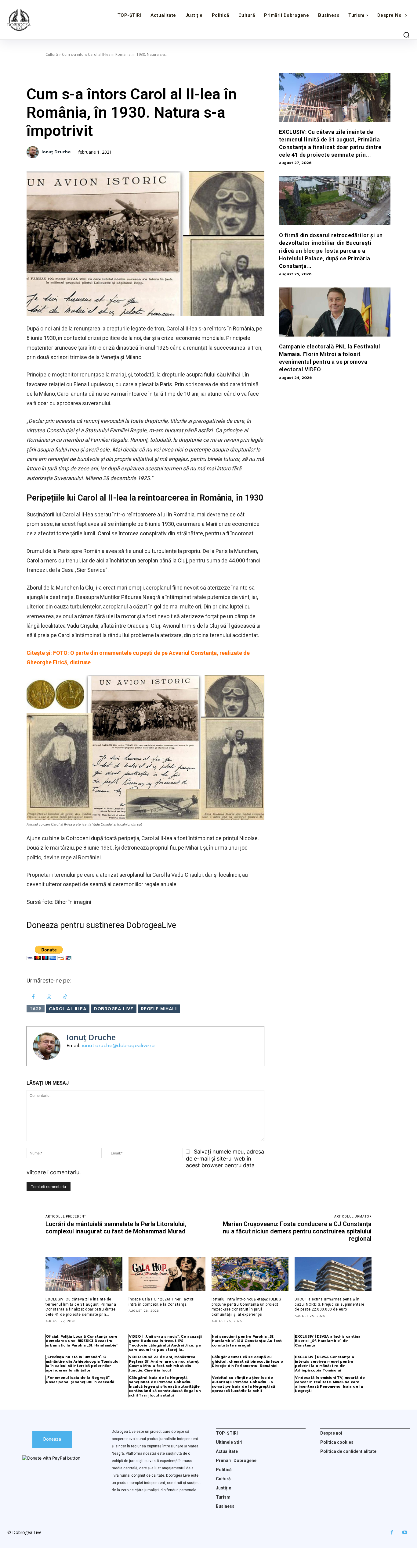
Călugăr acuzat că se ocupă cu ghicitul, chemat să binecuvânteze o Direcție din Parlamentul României (247, 1361)
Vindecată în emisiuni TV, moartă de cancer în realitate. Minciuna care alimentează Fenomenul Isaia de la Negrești (330, 1384)
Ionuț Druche (56, 152)
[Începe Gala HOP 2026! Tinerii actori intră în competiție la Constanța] (167, 1274)
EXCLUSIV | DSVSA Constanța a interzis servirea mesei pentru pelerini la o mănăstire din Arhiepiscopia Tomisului (324, 1363)
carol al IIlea (67, 1009)
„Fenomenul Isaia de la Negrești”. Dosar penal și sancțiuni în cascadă (80, 1380)
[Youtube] (405, 1532)
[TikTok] (65, 997)
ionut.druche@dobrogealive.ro (118, 1045)
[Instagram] (49, 997)
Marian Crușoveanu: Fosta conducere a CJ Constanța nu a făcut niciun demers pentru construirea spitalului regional (297, 1231)
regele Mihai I (159, 1009)
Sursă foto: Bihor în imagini (59, 902)
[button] (406, 34)
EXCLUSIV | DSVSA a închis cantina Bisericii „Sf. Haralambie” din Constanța (328, 1341)
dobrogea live (113, 1009)
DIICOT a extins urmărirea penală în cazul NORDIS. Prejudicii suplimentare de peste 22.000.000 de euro (329, 1304)
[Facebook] (33, 997)
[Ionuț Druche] (34, 152)
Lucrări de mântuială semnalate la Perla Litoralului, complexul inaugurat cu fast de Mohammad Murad (115, 1227)
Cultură (51, 54)
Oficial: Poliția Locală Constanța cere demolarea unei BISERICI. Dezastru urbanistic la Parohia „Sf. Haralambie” (82, 1341)
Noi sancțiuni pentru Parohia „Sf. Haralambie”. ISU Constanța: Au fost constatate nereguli (247, 1341)
